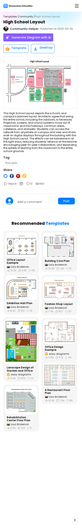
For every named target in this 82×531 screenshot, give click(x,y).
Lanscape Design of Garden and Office (20, 369)
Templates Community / (19, 16)
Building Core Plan (57, 261)
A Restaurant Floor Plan (57, 392)
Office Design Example (54, 349)
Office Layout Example (16, 261)
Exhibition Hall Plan (19, 303)
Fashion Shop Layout (59, 304)
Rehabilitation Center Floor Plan (18, 419)
